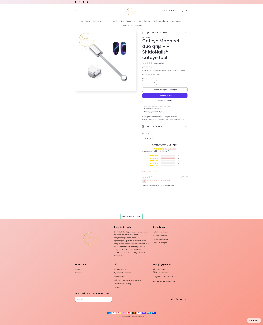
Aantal (144, 78)
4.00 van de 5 (170, 149)
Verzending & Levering (122, 284)
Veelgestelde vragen (122, 269)
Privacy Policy (119, 277)
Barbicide (78, 269)
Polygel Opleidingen (160, 239)
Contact (117, 287)
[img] (147, 177)
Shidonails (127, 316)
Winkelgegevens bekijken (154, 112)
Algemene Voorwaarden (123, 273)
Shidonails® (79, 273)
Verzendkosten (157, 70)
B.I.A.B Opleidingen (160, 243)
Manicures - (178, 119)
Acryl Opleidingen (160, 236)
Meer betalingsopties (165, 100)
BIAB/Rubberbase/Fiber (152, 119)
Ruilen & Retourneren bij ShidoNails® (128, 280)
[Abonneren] (109, 299)
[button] (77, 11)
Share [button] (147, 133)
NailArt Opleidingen (160, 232)
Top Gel (168, 119)
